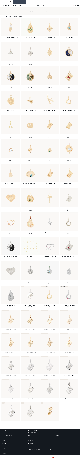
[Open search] (76, 6)
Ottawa (3, 445)
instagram (57, 432)
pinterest (57, 435)
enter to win (4, 440)
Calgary (3, 448)
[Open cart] (78, 6)
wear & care (31, 437)
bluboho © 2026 (29, 457)
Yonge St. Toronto (5, 451)
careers (56, 437)
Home (3, 16)
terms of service (38, 457)
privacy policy (47, 457)
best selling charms (10, 16)
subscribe (4, 438)
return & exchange (32, 432)
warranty (30, 438)
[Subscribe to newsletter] (50, 449)
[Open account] (71, 6)
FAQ (29, 435)
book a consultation (6, 437)
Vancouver (4, 453)
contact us (4, 432)
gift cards (30, 440)
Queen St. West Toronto (7, 450)
